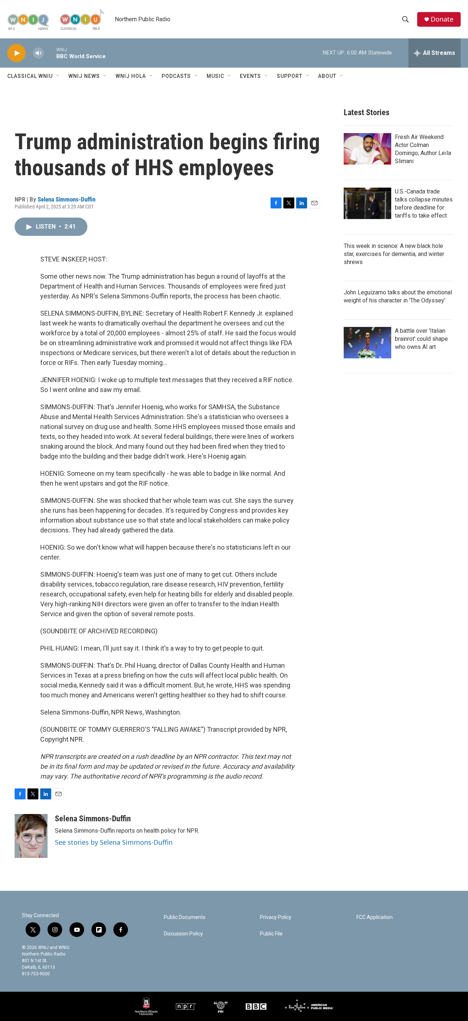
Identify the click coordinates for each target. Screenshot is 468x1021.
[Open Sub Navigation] (58, 76)
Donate (442, 19)
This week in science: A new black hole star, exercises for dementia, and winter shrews (394, 253)
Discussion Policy (183, 934)
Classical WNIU (30, 76)
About (327, 76)
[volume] (38, 53)
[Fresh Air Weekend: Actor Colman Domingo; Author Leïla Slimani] (367, 149)
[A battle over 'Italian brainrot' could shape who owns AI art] (367, 342)
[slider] (50, 53)
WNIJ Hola (131, 76)
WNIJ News (84, 76)
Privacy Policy (275, 917)
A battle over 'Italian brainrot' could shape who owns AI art (421, 338)
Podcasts (176, 76)
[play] (16, 53)
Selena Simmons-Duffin (66, 199)
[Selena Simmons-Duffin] (31, 836)
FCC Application (374, 917)
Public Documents (184, 917)
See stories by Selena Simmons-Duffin (114, 842)
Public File (271, 934)
